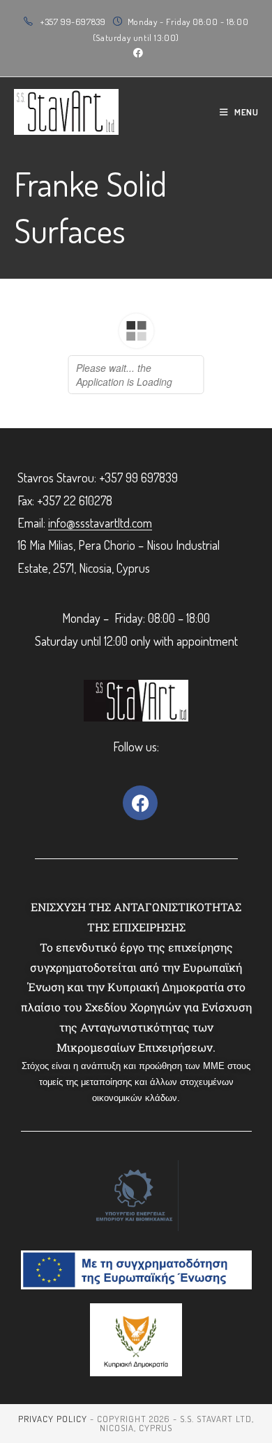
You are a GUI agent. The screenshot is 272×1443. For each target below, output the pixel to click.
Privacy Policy (52, 1418)
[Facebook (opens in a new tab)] (136, 53)
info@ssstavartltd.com (100, 522)
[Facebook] (140, 802)
